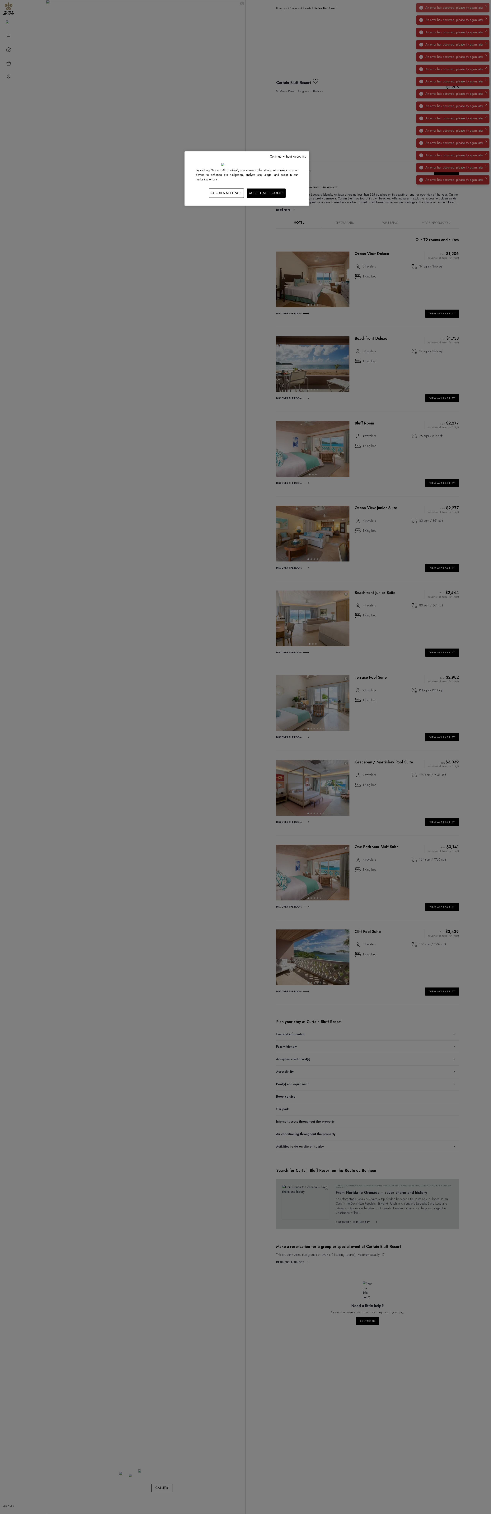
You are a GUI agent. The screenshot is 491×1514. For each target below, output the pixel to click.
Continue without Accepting (288, 156)
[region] (247, 178)
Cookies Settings (226, 193)
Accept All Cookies (266, 193)
